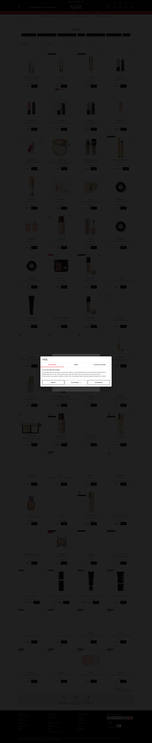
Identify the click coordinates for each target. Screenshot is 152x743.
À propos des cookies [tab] (100, 364)
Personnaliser (75, 382)
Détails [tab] (76, 364)
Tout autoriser (99, 382)
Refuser (53, 382)
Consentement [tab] (52, 364)
